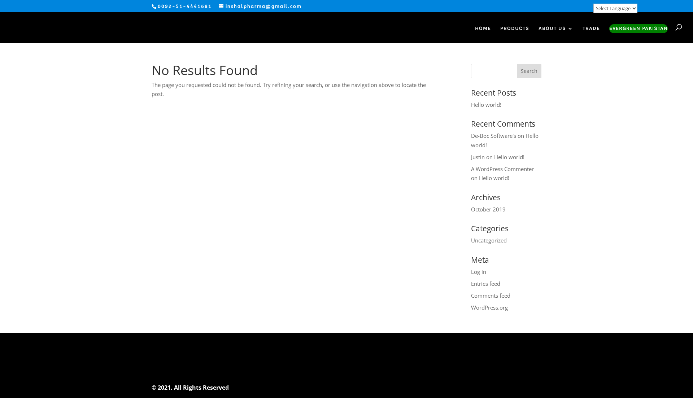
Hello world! (486, 104)
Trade (591, 28)
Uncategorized (489, 240)
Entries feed (485, 283)
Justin (478, 157)
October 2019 (488, 209)
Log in (478, 271)
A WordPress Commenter (502, 168)
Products (514, 28)
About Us (552, 28)
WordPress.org (489, 307)
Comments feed (490, 295)
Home (483, 28)
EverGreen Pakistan (638, 28)
